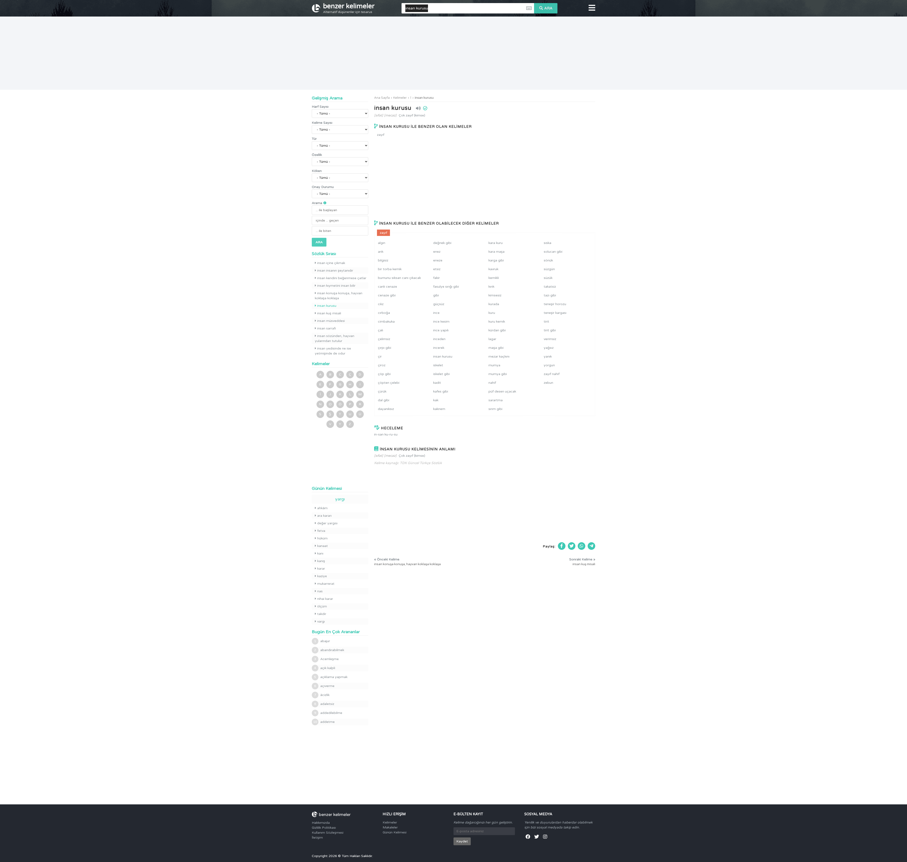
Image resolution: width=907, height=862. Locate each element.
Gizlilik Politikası (324, 828)
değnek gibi (442, 243)
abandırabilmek (329, 650)
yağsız (549, 348)
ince (436, 313)
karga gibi (496, 260)
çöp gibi (384, 374)
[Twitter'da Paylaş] (571, 546)
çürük (382, 391)
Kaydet (462, 841)
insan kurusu (424, 98)
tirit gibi (550, 330)
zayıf (380, 135)
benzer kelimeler (349, 8)
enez (437, 252)
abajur (322, 641)
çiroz (381, 365)
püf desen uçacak (502, 391)
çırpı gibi (384, 348)
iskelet (438, 365)
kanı (320, 553)
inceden (439, 339)
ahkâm (322, 508)
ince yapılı (441, 330)
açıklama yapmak (330, 677)
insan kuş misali (329, 313)
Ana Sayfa (382, 98)
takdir (321, 614)
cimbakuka (386, 322)
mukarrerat (325, 584)
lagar (492, 339)
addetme (324, 722)
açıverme (324, 686)
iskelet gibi (441, 374)
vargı (321, 621)
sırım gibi (495, 409)
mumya (494, 365)
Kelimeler (400, 98)
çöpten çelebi (388, 383)
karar (321, 569)
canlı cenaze (387, 287)
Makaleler (390, 827)
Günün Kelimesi (394, 832)
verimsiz (550, 339)
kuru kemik (496, 322)
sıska (547, 243)
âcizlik (321, 695)
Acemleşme (326, 659)
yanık (548, 356)
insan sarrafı (326, 328)
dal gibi (383, 400)
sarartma (495, 400)
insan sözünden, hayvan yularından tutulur (334, 338)
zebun (548, 383)
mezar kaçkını (498, 356)
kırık (491, 287)
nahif (492, 383)
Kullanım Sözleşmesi (327, 833)
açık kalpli (324, 668)
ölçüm (322, 606)
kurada (493, 304)
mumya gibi (497, 374)
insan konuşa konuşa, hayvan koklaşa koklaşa (338, 295)
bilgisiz (383, 260)
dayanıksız (386, 409)
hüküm (322, 538)
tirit (546, 322)
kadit (437, 383)
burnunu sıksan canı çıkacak (399, 278)
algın (381, 243)
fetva (321, 531)
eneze (437, 260)
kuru (491, 313)
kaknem (439, 409)
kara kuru (495, 243)
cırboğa (384, 313)
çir (380, 356)
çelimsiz (384, 339)
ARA (548, 8)
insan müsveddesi (331, 321)
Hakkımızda (321, 823)
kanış (321, 561)
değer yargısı (327, 523)
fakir (436, 278)
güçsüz (438, 304)
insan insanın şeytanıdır (335, 271)
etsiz (437, 269)
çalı (380, 330)
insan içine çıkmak (331, 263)
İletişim (317, 838)
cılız (381, 304)
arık (380, 252)
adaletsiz (324, 704)
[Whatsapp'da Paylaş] (581, 546)
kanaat (322, 546)
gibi (436, 295)
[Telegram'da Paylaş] (591, 546)
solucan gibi (553, 252)
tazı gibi (550, 295)
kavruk (493, 269)
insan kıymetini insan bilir (336, 286)
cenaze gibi (387, 295)
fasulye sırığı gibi (446, 287)
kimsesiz (494, 295)
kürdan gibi (497, 330)
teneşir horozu (555, 304)
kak (435, 400)
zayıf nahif (552, 374)
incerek (438, 348)
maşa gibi (496, 348)
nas (320, 591)
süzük (548, 278)
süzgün (549, 269)
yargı (340, 499)
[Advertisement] (453, 53)
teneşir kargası (555, 313)
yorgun (549, 365)
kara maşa (496, 252)
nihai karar (325, 599)
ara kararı (324, 516)
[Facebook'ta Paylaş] (561, 546)
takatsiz (550, 287)
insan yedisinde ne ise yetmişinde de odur (333, 350)
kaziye (322, 576)
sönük (548, 260)
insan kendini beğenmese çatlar (341, 278)
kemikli (493, 278)
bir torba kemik (390, 269)
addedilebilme (328, 713)
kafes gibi (440, 391)
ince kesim (441, 322)
